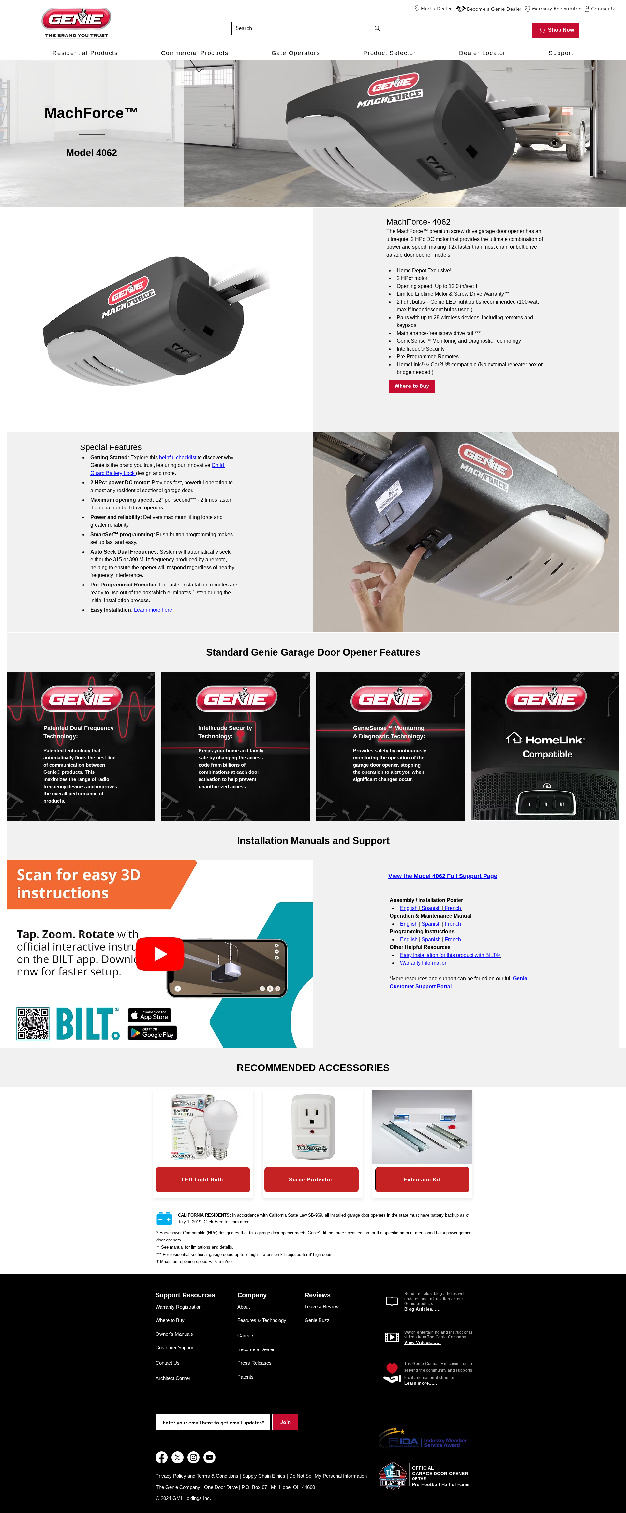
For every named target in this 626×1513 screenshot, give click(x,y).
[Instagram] (193, 1457)
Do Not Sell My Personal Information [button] (328, 1476)
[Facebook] (162, 1457)
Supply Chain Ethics (263, 1476)
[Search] (377, 28)
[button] (461, 9)
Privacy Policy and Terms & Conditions (197, 1476)
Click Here (213, 1221)
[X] (177, 1457)
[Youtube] (209, 1457)
